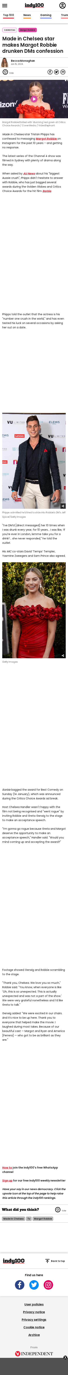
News (27, 15)
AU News (29, 173)
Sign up (7, 1180)
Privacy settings (34, 1319)
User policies (34, 1304)
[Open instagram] (48, 1285)
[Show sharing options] (63, 506)
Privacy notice (34, 1312)
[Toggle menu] (6, 5)
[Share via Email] (62, 72)
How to (7, 1167)
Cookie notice (34, 1327)
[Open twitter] (34, 1285)
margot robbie (27, 30)
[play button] (34, 99)
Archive (34, 1335)
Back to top (58, 1261)
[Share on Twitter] (56, 72)
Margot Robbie (46, 139)
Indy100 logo (34, 5)
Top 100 (8, 15)
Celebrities (9, 30)
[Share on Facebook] (50, 72)
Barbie (46, 191)
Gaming (46, 15)
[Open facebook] (19, 1285)
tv (28, 1218)
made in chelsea (13, 1218)
